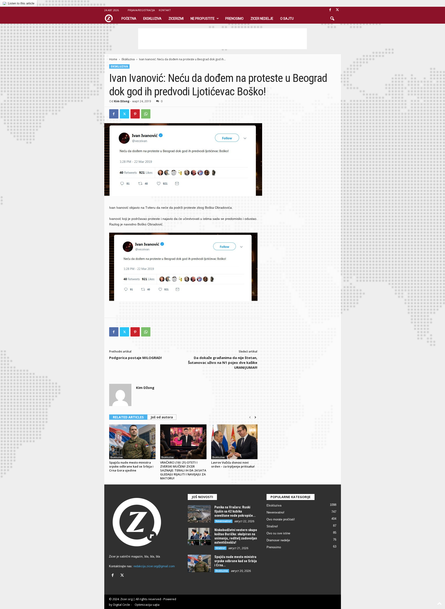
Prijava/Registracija (141, 10)
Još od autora (162, 417)
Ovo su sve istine (278, 533)
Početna (128, 18)
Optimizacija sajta (147, 605)
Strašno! (220, 548)
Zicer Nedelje (262, 18)
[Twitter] (124, 114)
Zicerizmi (176, 18)
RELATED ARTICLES (128, 417)
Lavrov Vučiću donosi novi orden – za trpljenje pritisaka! (233, 464)
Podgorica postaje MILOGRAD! (135, 357)
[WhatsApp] (145, 114)
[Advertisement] (222, 38)
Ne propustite (203, 18)
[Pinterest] (135, 114)
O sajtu (287, 18)
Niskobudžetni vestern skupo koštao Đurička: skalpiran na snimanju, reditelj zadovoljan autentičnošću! (235, 536)
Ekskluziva (152, 18)
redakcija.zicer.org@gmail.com (154, 566)
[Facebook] (330, 10)
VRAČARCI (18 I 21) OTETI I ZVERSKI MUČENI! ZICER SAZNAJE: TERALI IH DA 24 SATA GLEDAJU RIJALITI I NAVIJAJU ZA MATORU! (183, 470)
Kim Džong (121, 101)
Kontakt (165, 10)
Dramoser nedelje (278, 540)
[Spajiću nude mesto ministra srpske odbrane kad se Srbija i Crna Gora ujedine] (132, 441)
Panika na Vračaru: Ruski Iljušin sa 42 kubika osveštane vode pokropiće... (235, 511)
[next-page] (255, 417)
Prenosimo (234, 18)
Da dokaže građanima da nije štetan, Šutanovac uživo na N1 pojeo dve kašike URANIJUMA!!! (222, 362)
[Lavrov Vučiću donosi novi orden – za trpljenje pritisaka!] (234, 441)
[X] (337, 10)
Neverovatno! (223, 521)
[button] (332, 19)
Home (113, 59)
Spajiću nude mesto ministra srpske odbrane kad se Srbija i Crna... (235, 561)
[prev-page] (250, 417)
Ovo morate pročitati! (281, 519)
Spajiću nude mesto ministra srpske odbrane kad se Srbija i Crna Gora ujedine (131, 466)
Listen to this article (21, 3)
